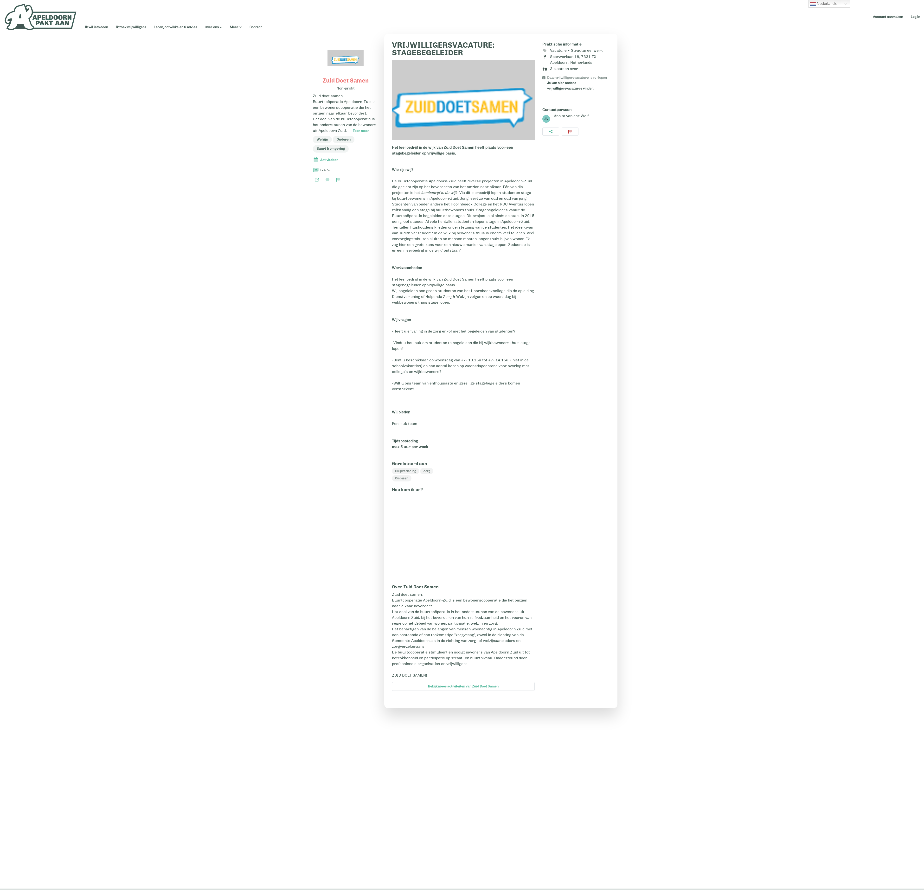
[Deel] (550, 132)
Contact (256, 27)
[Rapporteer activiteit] (570, 132)
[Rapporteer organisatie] (338, 180)
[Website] (317, 180)
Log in (915, 17)
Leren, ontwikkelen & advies (175, 27)
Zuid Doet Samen (345, 80)
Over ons (212, 27)
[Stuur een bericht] (327, 180)
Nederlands (826, 3)
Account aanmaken (888, 17)
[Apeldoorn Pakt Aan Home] (40, 17)
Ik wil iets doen (96, 27)
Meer (234, 27)
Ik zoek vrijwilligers (131, 27)
